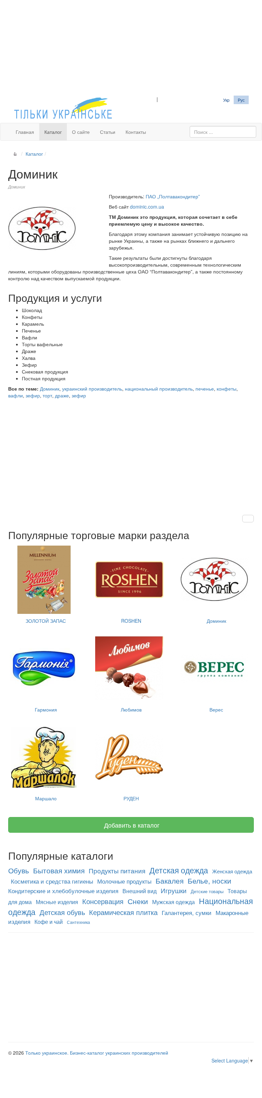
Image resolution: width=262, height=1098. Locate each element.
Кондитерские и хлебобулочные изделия (63, 890)
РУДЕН (131, 798)
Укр (226, 100)
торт (47, 395)
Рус (241, 100)
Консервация (102, 901)
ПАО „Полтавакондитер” (173, 196)
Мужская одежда (173, 902)
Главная (25, 131)
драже (62, 395)
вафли (15, 395)
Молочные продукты (124, 881)
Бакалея (170, 880)
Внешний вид (139, 891)
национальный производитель (159, 388)
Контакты (136, 131)
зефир (33, 395)
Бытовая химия (59, 870)
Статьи (107, 131)
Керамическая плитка (123, 912)
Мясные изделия (57, 902)
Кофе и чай (48, 922)
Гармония (46, 709)
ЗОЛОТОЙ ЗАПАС (46, 620)
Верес (216, 709)
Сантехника (78, 922)
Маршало (46, 798)
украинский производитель (92, 388)
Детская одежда (178, 869)
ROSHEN (131, 620)
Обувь (18, 870)
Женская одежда (232, 871)
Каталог (53, 131)
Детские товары (207, 891)
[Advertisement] (131, 48)
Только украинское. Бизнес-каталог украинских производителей (96, 1052)
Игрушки (174, 890)
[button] (248, 518)
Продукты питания (117, 870)
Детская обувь (62, 912)
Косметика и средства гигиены (52, 881)
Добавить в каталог (131, 824)
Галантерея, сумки (187, 912)
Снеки (138, 901)
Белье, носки (209, 880)
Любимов (131, 709)
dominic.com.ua (147, 206)
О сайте (81, 131)
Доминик (49, 388)
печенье (204, 388)
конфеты (226, 388)
